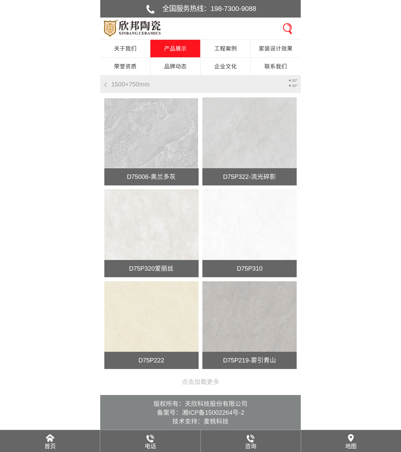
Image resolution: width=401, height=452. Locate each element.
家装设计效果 (276, 48)
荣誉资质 (125, 66)
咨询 (250, 446)
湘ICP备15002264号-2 (213, 412)
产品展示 (175, 48)
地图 (351, 446)
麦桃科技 (216, 421)
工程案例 (225, 48)
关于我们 (125, 48)
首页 (50, 446)
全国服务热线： (209, 9)
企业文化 (225, 66)
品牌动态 (175, 66)
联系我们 (275, 66)
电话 (150, 446)
